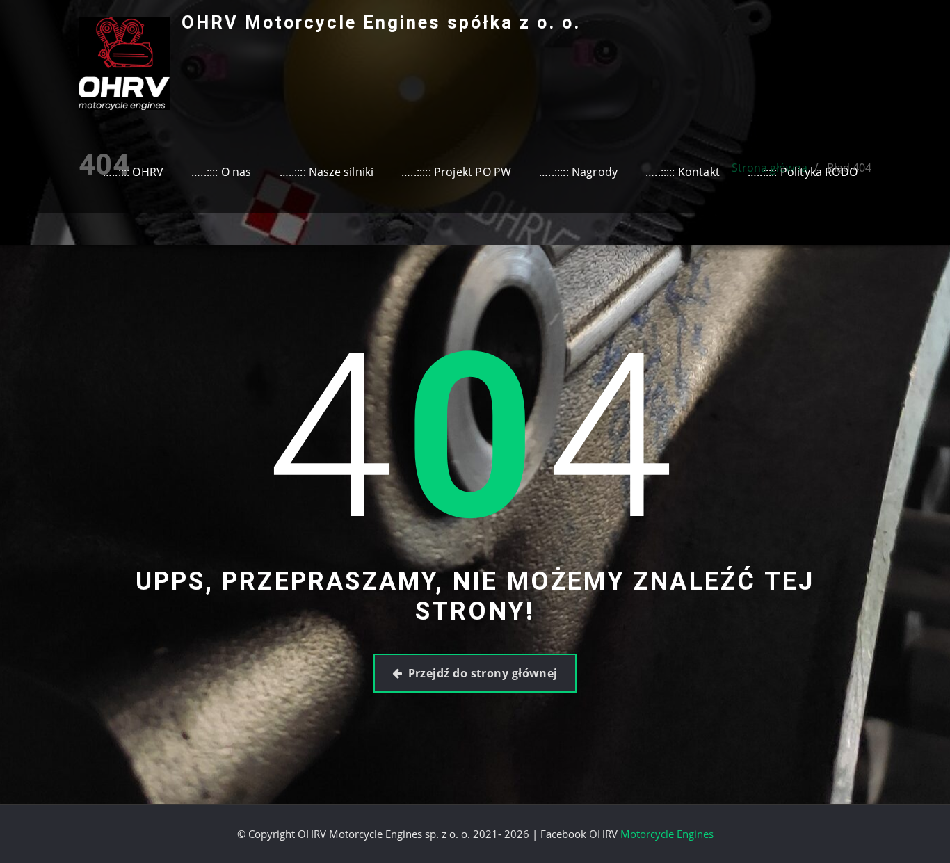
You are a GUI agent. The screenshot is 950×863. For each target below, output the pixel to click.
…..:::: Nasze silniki (327, 171)
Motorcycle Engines (667, 834)
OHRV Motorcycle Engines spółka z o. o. (381, 22)
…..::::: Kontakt (682, 171)
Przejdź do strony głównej (483, 673)
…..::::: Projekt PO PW (456, 171)
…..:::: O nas (221, 171)
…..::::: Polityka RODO (803, 171)
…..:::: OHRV (133, 171)
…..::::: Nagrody (578, 171)
